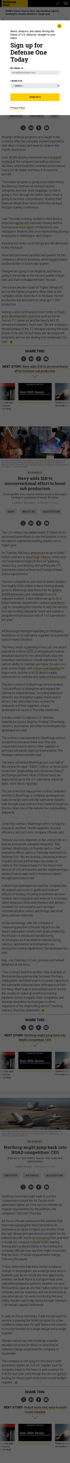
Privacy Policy (17, 107)
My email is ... (18, 68)
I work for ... (17, 81)
